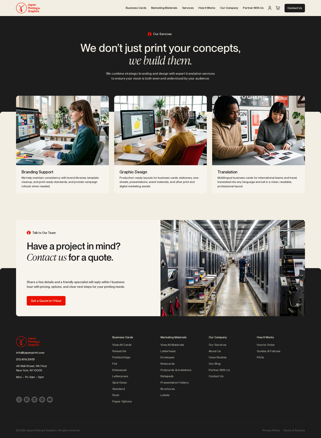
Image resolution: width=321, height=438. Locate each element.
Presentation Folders (174, 382)
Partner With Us (219, 370)
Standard (118, 389)
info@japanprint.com (30, 352)
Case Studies (218, 357)
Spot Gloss (119, 382)
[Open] (278, 8)
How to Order (266, 344)
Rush (115, 395)
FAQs (260, 357)
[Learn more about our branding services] (62, 144)
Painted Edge (121, 357)
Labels (165, 395)
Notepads (167, 376)
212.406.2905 (25, 359)
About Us (215, 351)
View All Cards (122, 344)
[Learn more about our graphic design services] (160, 144)
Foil (114, 363)
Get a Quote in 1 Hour (46, 301)
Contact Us (294, 8)
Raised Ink (119, 351)
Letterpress (120, 376)
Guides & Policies (268, 351)
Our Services (217, 344)
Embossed (119, 370)
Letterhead (168, 351)
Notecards (167, 363)
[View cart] (278, 8)
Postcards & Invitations (175, 370)
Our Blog (215, 363)
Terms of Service (294, 430)
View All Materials (172, 344)
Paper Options (122, 401)
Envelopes (167, 357)
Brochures (167, 389)
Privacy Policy (271, 430)
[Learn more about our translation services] (258, 144)
